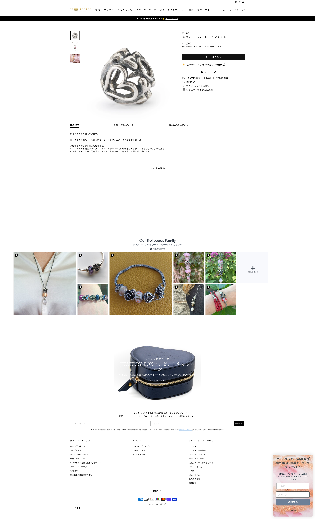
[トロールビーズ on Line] (243, 2)
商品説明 (74, 124)
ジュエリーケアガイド (79, 454)
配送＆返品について (178, 124)
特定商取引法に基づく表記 (81, 474)
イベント (192, 470)
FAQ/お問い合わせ (77, 446)
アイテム (109, 10)
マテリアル (203, 10)
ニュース (192, 446)
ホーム (185, 32)
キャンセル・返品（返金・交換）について (87, 462)
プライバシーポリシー (185, 429)
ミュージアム (194, 474)
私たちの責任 (194, 478)
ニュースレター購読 (197, 450)
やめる (293, 510)
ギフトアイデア (168, 10)
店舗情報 (192, 483)
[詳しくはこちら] (157, 370)
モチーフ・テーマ (146, 10)
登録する (238, 423)
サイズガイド (75, 450)
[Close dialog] (309, 458)
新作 (97, 10)
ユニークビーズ (195, 466)
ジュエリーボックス (138, 454)
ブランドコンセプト (197, 454)
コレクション (125, 10)
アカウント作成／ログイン (141, 446)
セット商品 (187, 10)
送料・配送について (78, 458)
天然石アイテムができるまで (201, 462)
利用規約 (74, 470)
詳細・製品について (124, 124)
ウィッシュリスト (137, 450)
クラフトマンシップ (197, 458)
